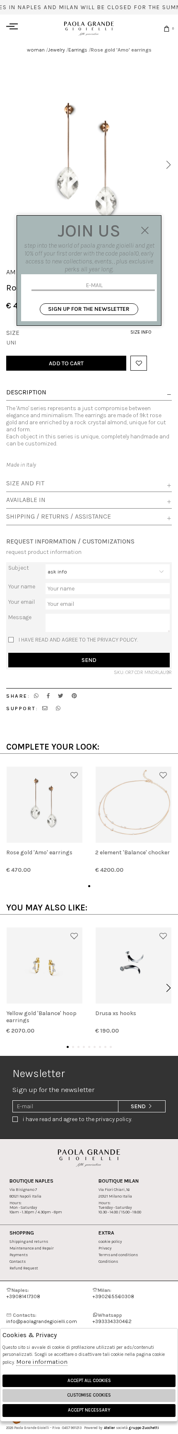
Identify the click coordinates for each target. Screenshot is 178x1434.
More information (41, 1361)
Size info (141, 332)
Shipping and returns (29, 1241)
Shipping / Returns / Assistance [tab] (58, 516)
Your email (21, 601)
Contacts (18, 1261)
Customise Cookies (89, 1395)
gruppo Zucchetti (144, 1428)
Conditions (108, 1261)
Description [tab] (26, 392)
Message (19, 617)
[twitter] (60, 696)
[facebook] (48, 696)
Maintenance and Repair (32, 1248)
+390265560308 (113, 1293)
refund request (24, 1268)
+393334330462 (112, 1318)
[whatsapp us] (36, 696)
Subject (18, 567)
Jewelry (56, 50)
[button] (168, 165)
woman (36, 50)
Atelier (109, 1428)
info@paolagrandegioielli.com (41, 1318)
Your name (21, 586)
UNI (11, 342)
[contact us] (45, 708)
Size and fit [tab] (25, 483)
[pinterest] (74, 696)
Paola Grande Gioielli (89, 28)
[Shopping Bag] (166, 28)
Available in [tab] (26, 500)
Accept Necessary (89, 1410)
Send (89, 660)
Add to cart (66, 363)
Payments (19, 1254)
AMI (12, 272)
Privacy (105, 1248)
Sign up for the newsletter (89, 308)
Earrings (77, 50)
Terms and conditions (118, 1254)
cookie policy (110, 1241)
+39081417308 (23, 1293)
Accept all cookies (89, 1380)
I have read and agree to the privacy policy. (78, 639)
